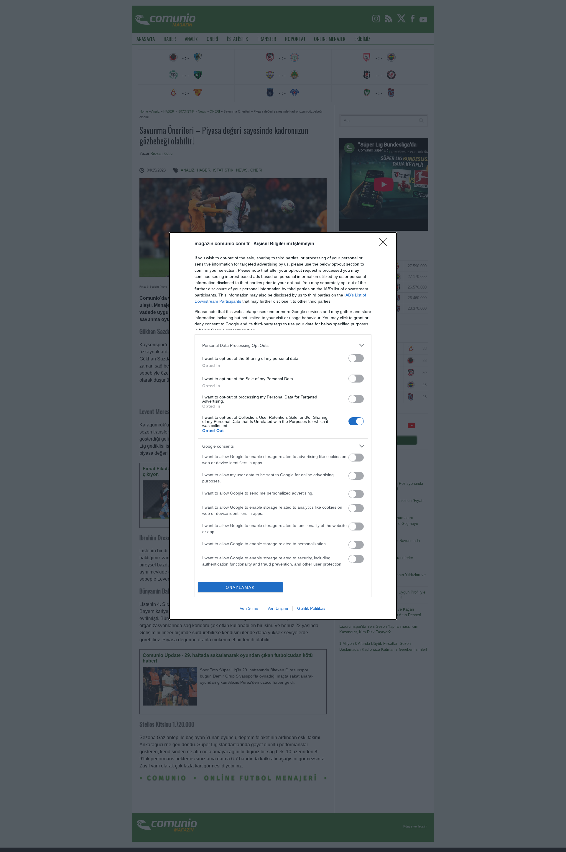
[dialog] (283, 426)
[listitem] (283, 345)
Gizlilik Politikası (312, 608)
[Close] (385, 244)
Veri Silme (249, 608)
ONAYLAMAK (240, 587)
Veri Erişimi (277, 608)
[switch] (356, 358)
